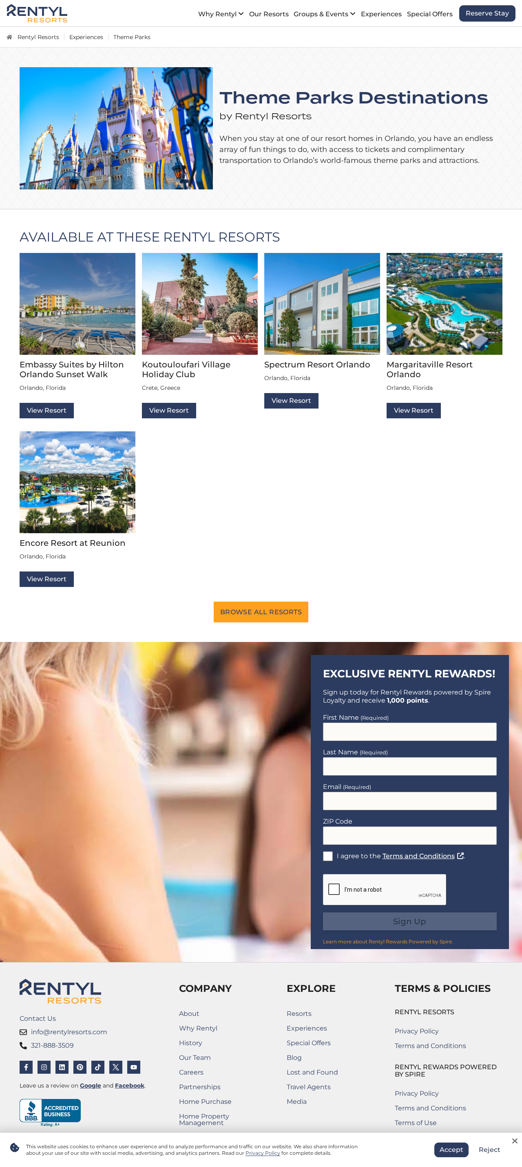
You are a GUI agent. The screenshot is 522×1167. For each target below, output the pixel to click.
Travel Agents (309, 1087)
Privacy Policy (417, 1031)
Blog (294, 1058)
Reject (489, 1150)
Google (90, 1085)
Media (297, 1101)
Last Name (355, 752)
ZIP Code (337, 821)
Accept (451, 1150)
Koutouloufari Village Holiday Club (186, 369)
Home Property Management (217, 1119)
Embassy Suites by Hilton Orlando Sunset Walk (72, 369)
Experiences (307, 1028)
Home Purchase (217, 1103)
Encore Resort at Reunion (73, 543)
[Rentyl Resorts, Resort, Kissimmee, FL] (50, 1113)
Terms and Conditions (423, 856)
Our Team (195, 1058)
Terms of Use (430, 1124)
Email (347, 787)
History (190, 1043)
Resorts (299, 1014)
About (189, 1014)
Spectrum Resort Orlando (317, 364)
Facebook (129, 1085)
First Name (356, 717)
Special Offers (309, 1043)
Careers (217, 1073)
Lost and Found (312, 1073)
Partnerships (215, 1088)
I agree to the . (401, 856)
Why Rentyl (198, 1028)
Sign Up (409, 921)
